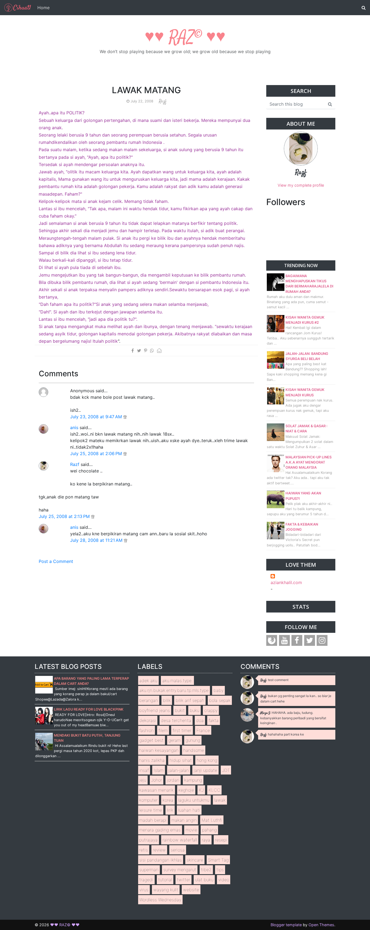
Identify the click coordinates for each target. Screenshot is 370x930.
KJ (201, 790)
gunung (193, 740)
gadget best (151, 740)
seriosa (178, 850)
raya (206, 839)
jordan (173, 780)
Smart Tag (218, 860)
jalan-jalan (178, 770)
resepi (221, 839)
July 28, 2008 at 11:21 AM (97, 540)
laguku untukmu (193, 800)
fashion (146, 730)
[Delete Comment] (125, 416)
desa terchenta (176, 720)
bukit (180, 710)
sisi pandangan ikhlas (160, 860)
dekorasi (147, 720)
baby (218, 690)
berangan (148, 700)
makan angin (184, 820)
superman (148, 869)
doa (200, 720)
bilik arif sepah (190, 700)
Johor (156, 780)
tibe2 (206, 869)
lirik (170, 810)
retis (143, 850)
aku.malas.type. (177, 680)
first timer (182, 730)
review (159, 850)
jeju (142, 780)
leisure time (150, 810)
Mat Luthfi (212, 820)
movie (191, 829)
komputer (148, 800)
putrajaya (148, 839)
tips (220, 869)
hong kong (207, 760)
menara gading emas (160, 829)
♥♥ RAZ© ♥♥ (185, 37)
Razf (74, 464)
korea (168, 800)
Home (43, 7)
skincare (195, 860)
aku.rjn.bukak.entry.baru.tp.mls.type (174, 690)
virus (143, 889)
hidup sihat (181, 760)
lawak (220, 800)
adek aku (148, 680)
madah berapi (153, 820)
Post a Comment (56, 561)
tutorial (165, 879)
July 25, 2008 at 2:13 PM (65, 516)
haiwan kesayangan (158, 750)
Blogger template (286, 924)
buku (194, 710)
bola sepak (220, 700)
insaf (144, 770)
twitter (183, 879)
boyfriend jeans (154, 710)
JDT (226, 770)
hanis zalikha (152, 760)
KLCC (214, 790)
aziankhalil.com (286, 582)
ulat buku (204, 879)
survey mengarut (179, 869)
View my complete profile (301, 185)
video (223, 879)
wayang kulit (165, 889)
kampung (193, 780)
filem (163, 730)
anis (74, 427)
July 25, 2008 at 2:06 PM (96, 453)
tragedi (146, 879)
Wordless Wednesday (160, 899)
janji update (205, 770)
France (203, 730)
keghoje (186, 790)
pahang (209, 829)
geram (174, 740)
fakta (214, 720)
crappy (211, 710)
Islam (159, 770)
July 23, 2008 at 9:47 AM (96, 416)
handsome (193, 750)
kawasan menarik (156, 790)
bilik (167, 700)
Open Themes (321, 924)
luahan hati (189, 810)
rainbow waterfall (180, 839)
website (191, 889)
